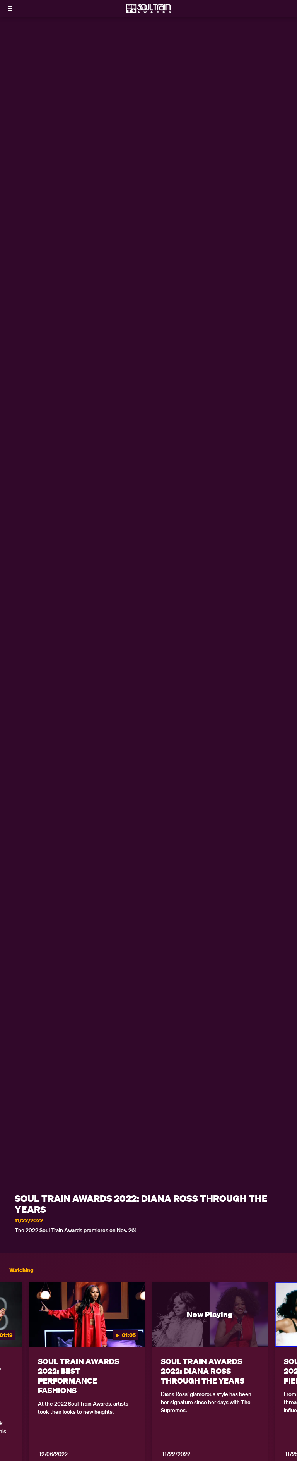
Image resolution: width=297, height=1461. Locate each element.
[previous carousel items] (11, 1330)
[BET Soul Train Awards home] (148, 11)
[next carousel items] (285, 1330)
